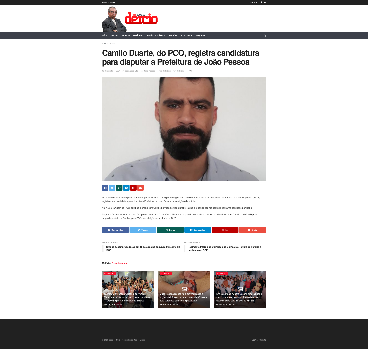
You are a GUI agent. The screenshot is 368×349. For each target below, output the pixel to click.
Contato (112, 2)
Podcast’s (186, 35)
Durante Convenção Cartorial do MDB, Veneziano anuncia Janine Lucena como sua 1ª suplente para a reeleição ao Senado (127, 297)
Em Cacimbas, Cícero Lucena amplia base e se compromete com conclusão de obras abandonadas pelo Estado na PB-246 (239, 297)
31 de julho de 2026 (114, 304)
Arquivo (200, 35)
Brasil (115, 35)
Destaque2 (129, 70)
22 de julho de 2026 (226, 304)
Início (105, 35)
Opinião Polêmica (155, 35)
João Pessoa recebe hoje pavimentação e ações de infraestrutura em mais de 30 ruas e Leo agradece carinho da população (183, 297)
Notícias (137, 35)
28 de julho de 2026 (170, 304)
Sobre (104, 2)
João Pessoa (149, 70)
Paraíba (172, 35)
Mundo (126, 35)
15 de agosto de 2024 (111, 70)
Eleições (112, 43)
